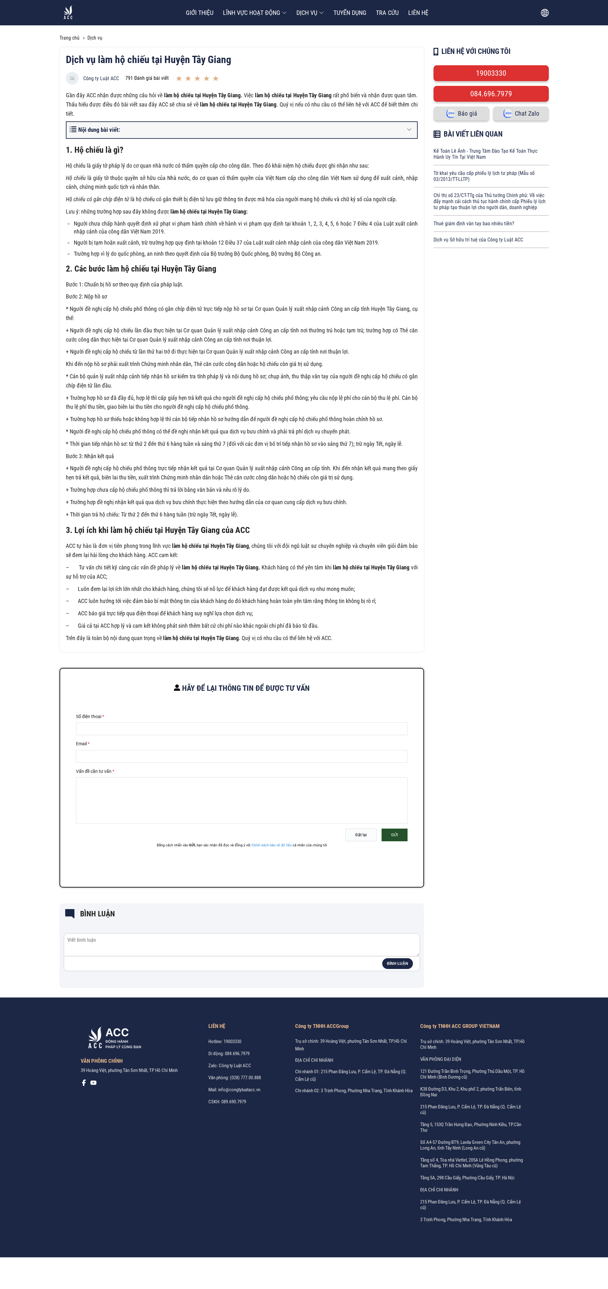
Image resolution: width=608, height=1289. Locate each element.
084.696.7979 (491, 93)
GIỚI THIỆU (199, 12)
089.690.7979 (233, 1102)
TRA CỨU (387, 12)
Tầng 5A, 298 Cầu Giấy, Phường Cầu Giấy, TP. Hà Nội (467, 1178)
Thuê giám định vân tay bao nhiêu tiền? (474, 224)
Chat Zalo (527, 113)
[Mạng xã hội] (84, 1084)
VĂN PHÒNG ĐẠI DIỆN (440, 1059)
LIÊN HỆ (418, 12)
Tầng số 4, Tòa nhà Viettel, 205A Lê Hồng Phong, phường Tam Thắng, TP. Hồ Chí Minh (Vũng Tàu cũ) (471, 1163)
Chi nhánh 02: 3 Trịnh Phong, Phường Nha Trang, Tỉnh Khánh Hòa (354, 1090)
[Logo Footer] (112, 1039)
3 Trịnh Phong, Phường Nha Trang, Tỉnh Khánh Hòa (466, 1219)
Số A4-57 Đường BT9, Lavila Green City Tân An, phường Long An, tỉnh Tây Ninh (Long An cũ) (470, 1145)
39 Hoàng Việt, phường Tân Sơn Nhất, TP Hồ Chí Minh (129, 1070)
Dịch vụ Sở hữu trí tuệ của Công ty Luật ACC (478, 240)
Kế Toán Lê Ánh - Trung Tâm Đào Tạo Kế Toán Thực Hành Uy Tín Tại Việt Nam (485, 154)
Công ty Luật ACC (101, 78)
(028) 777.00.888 (245, 1078)
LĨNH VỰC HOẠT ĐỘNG (251, 12)
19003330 (491, 73)
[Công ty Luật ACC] (68, 12)
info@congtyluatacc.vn (239, 1090)
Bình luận (397, 963)
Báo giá (467, 113)
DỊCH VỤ (306, 12)
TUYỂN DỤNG (349, 12)
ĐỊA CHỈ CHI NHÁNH (314, 1060)
